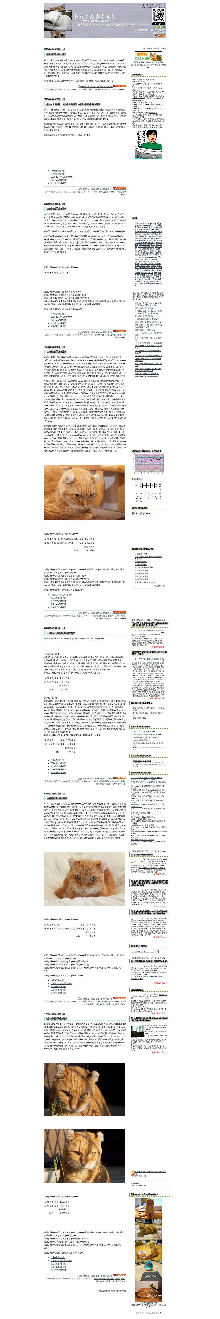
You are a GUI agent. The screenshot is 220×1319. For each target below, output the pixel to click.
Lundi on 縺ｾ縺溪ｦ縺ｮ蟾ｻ (140, 819)
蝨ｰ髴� (158, 264)
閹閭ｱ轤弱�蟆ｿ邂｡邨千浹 (145, 255)
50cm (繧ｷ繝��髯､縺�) (154, 92)
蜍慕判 (142, 264)
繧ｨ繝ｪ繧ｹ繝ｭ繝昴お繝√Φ (104, 616)
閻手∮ (96, 192)
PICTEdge (138, 261)
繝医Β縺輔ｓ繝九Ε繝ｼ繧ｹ (150, 240)
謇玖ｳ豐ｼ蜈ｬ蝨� (141, 266)
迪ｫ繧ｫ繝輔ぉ (152, 251)
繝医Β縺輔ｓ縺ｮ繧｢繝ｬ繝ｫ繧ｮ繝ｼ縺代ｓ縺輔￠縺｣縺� (148, 326)
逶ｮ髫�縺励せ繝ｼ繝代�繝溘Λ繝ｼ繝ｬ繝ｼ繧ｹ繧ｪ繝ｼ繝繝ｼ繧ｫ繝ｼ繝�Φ (150, 1019)
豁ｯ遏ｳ (146, 281)
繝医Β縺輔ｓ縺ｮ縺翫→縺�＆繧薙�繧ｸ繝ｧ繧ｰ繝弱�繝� (148, 370)
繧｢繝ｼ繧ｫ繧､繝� (140, 508)
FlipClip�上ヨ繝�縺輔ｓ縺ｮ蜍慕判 (148, 356)
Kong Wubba (139, 259)
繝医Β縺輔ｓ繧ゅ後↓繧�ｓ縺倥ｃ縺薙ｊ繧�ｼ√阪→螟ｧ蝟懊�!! (148, 869)
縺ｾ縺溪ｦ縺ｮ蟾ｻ (141, 554)
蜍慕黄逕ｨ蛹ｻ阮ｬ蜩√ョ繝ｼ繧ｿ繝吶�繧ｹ (148, 734)
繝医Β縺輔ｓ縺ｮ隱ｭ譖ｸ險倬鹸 (146, 376)
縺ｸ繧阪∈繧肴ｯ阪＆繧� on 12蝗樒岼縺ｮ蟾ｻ (148, 790)
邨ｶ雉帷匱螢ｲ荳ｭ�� (158, 859)
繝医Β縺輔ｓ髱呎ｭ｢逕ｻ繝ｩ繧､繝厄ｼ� (148, 1046)
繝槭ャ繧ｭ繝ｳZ (137, 990)
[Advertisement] (148, 392)
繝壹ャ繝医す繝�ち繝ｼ (147, 245)
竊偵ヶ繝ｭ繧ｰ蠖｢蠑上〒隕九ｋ (154, 48)
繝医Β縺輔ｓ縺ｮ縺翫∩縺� (145, 330)
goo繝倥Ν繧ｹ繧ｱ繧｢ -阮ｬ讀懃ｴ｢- (145, 737)
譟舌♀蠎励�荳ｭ (147, 273)
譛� (148, 266)
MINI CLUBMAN (151, 259)
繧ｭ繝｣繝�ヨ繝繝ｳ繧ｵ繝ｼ (142, 854)
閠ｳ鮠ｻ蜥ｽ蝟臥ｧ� (149, 253)
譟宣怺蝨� (149, 275)
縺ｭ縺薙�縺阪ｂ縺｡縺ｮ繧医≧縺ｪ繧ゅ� (148, 228)
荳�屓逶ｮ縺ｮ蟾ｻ (58, 326)
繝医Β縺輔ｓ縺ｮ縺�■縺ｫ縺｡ (149, 319)
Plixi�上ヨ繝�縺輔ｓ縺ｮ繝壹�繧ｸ (148, 343)
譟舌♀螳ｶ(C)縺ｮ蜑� (154, 268)
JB (159, 257)
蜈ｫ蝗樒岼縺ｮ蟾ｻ (58, 183)
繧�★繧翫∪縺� (140, 718)
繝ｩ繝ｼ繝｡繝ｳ (147, 249)
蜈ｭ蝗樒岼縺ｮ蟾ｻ (58, 607)
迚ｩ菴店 (144, 251)
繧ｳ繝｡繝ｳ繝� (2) (119, 1004)
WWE (137, 264)
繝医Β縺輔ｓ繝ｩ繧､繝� (144, 308)
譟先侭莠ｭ (140, 279)
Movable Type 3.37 (138, 1185)
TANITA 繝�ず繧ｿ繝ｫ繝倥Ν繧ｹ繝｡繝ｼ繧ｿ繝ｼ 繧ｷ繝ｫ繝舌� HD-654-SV (150, 624)
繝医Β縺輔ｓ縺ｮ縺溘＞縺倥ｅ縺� (148, 322)
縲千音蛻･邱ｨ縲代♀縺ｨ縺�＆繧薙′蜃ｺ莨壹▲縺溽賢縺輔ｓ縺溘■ (148, 304)
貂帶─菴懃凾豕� (152, 283)
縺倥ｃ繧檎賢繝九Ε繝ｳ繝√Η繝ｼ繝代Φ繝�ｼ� (150, 961)
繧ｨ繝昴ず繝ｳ (141, 234)
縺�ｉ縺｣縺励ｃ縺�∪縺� (145, 223)
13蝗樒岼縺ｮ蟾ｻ (58, 170)
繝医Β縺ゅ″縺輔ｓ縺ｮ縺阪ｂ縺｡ (147, 374)
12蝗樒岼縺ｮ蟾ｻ (58, 174)
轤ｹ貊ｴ (97, 335)
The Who (156, 261)
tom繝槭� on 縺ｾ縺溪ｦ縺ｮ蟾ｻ (142, 825)
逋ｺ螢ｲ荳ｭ (163, 890)
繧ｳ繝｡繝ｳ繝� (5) (119, 784)
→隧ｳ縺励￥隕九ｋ (157, 647)
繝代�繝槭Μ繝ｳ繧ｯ (102, 89)
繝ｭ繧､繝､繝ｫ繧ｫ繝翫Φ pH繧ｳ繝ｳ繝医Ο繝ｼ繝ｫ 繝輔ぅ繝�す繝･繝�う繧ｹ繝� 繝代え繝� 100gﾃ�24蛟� (150, 883)
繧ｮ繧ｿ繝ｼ (143, 236)
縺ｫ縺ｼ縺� (153, 113)
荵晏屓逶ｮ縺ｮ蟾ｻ (58, 180)
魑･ (156, 257)
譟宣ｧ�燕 (157, 275)
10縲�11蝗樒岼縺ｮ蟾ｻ (61, 177)
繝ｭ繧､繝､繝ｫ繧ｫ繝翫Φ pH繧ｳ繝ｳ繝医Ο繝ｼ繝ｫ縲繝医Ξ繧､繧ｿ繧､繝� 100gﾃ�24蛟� (150, 912)
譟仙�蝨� (139, 277)
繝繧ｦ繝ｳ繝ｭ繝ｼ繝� (146, 238)
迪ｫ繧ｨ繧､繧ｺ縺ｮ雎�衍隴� (144, 731)
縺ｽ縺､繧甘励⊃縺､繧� (142, 761)
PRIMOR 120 (147, 261)
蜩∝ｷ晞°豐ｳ (150, 264)
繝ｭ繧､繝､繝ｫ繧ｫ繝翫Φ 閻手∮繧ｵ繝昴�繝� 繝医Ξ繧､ (97, 301)
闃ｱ (156, 255)
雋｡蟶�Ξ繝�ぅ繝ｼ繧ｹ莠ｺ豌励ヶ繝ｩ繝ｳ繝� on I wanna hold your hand (147, 797)
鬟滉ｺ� (151, 257)
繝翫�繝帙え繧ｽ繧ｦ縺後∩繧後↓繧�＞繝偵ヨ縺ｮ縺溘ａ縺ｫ (150, 312)
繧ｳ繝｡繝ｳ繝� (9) (119, 618)
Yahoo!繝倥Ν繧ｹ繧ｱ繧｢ (142, 740)
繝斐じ (152, 243)
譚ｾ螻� (153, 266)
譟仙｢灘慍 (146, 277)
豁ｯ (142, 281)
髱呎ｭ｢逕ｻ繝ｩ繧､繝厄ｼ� (144, 316)
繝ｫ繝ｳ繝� (157, 249)
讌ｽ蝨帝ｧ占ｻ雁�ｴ (153, 279)
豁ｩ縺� (137, 281)
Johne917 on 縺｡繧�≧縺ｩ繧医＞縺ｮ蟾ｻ (146, 778)
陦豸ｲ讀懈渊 (143, 257)
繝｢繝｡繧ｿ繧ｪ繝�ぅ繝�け (147, 247)
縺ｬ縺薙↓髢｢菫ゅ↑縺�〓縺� (148, 226)
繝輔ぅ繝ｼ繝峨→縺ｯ (139, 1176)
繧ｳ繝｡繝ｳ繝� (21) (119, 89)
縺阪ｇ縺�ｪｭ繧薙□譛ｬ (146, 225)
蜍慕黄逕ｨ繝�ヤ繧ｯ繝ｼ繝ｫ (102, 825)
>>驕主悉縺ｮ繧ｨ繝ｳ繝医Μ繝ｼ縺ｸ (111, 1291)
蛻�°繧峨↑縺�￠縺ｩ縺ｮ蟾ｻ (145, 582)
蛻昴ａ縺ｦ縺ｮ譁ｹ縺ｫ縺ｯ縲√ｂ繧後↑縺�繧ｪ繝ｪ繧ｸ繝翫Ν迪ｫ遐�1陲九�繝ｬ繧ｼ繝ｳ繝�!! (148, 64)
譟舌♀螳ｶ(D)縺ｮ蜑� (143, 270)
